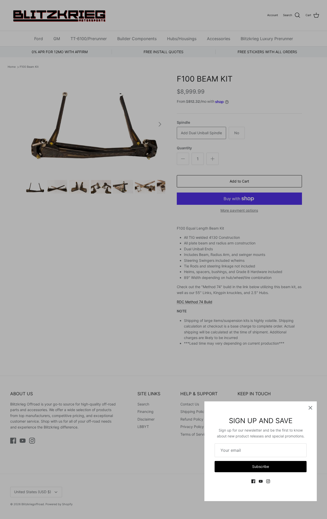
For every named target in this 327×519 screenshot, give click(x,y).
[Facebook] (253, 481)
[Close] (310, 407)
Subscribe (260, 466)
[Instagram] (268, 481)
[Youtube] (261, 481)
